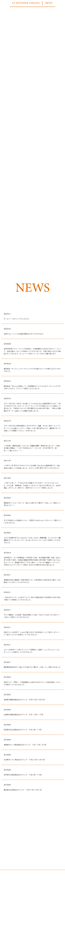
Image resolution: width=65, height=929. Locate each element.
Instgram (20, 908)
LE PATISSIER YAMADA (26, 3)
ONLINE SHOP (44, 908)
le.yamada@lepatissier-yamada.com (31, 914)
